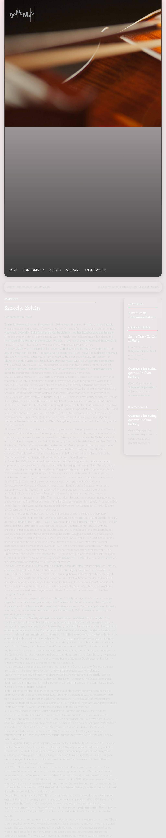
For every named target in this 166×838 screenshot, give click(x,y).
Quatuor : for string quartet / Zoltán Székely (142, 372)
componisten (34, 270)
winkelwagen (95, 270)
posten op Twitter (129, 287)
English (144, 287)
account (73, 270)
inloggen (154, 287)
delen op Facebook (108, 287)
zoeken (55, 270)
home (13, 270)
